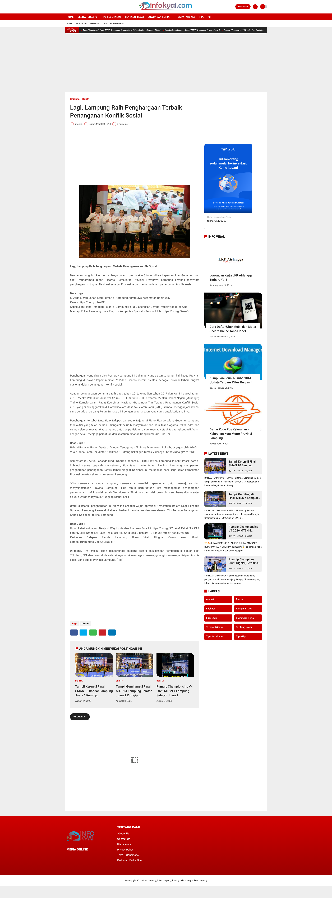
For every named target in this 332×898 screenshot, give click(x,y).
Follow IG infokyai (114, 23)
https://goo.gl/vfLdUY (176, 532)
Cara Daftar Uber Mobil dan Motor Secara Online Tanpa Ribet (233, 329)
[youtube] (80, 7)
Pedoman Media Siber (129, 860)
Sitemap (243, 6)
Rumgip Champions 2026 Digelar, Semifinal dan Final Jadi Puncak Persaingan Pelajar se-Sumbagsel (242, 30)
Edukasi (210, 608)
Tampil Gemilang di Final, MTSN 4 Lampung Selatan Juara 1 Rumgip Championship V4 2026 (99, 30)
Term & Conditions (128, 855)
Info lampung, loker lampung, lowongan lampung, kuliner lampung (175, 880)
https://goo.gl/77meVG (166, 528)
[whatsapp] (93, 632)
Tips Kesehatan (111, 17)
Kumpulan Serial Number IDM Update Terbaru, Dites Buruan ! (231, 380)
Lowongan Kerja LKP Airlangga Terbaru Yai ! (231, 277)
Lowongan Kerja (158, 17)
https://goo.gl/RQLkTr (100, 541)
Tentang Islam (134, 17)
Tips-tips (205, 17)
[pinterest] (102, 632)
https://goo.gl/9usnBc (176, 311)
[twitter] (71, 7)
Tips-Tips (241, 636)
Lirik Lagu (211, 617)
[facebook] (66, 7)
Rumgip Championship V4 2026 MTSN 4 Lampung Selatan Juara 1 (169, 30)
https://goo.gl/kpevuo (174, 306)
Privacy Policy (125, 849)
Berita (85, 99)
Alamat (210, 599)
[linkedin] (112, 632)
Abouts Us (123, 833)
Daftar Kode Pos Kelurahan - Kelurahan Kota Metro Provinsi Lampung (231, 433)
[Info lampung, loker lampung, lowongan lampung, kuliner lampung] (166, 11)
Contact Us (123, 838)
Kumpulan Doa (244, 608)
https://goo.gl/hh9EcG (183, 447)
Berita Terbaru (87, 17)
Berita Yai (81, 23)
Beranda (75, 99)
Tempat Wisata (185, 17)
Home (70, 17)
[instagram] (75, 7)
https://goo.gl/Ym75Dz (180, 452)
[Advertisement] (166, 63)
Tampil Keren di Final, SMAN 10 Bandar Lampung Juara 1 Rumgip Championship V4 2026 (94, 691)
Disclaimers (124, 844)
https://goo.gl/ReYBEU (92, 302)
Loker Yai (95, 23)
